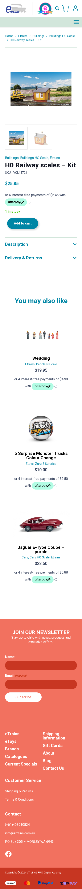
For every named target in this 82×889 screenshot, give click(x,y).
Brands (12, 748)
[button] (57, 8)
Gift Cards (53, 745)
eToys (11, 741)
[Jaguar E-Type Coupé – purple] (41, 549)
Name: (10, 657)
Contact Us (53, 768)
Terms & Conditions (19, 799)
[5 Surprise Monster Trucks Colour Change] (41, 452)
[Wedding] (41, 355)
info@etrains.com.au (20, 833)
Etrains (23, 36)
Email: (16, 676)
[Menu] (76, 22)
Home (9, 36)
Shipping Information (54, 736)
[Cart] (65, 8)
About (48, 753)
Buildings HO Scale (62, 36)
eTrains (12, 733)
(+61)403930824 (17, 825)
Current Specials (21, 764)
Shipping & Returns (19, 791)
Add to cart (23, 223)
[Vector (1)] (8, 854)
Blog (47, 760)
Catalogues (16, 756)
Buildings (39, 36)
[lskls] (75, 8)
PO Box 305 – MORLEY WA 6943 (29, 842)
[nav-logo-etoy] (28, 8)
